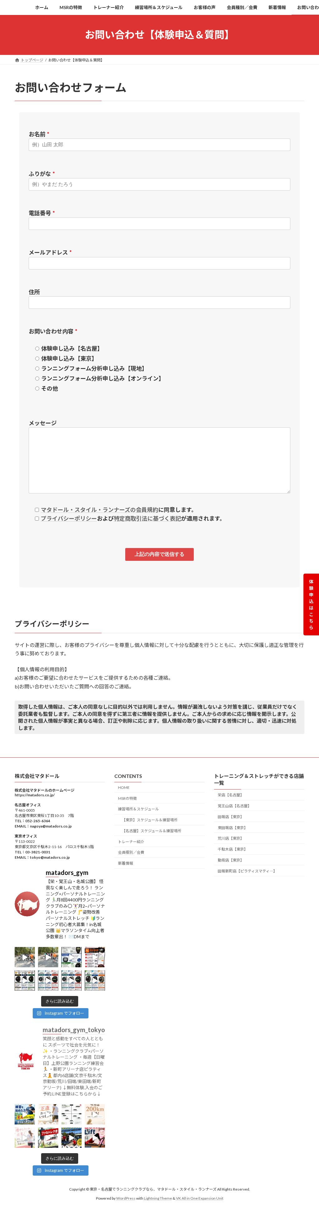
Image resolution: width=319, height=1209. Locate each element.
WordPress (126, 1198)
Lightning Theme (158, 1198)
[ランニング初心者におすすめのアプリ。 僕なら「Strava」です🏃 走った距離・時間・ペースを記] (95, 957)
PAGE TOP (305, 1167)
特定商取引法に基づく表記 (147, 518)
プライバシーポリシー (69, 518)
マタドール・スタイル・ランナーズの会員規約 (99, 509)
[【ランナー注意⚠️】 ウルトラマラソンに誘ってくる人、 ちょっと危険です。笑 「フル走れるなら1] (25, 957)
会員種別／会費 (131, 852)
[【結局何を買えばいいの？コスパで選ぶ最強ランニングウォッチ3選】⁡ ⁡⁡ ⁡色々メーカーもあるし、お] (25, 981)
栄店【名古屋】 (231, 795)
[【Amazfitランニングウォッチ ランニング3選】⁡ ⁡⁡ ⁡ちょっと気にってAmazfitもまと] (95, 981)
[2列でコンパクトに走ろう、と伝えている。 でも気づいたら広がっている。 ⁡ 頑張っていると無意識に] (48, 957)
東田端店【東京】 (233, 827)
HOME (124, 787)
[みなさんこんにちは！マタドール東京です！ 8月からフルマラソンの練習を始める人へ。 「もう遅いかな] (25, 1115)
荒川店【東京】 (231, 838)
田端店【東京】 (231, 816)
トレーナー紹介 (131, 841)
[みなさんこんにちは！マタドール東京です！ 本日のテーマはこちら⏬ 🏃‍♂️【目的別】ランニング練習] (71, 1115)
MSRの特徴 (127, 798)
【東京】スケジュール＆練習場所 (150, 820)
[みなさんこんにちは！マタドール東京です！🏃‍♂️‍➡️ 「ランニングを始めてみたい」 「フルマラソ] (71, 1138)
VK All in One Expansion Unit (199, 1198)
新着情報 (125, 863)
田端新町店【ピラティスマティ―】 (247, 871)
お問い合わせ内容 (53, 331)
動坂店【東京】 (231, 860)
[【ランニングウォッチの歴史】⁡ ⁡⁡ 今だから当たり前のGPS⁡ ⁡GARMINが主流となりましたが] (71, 957)
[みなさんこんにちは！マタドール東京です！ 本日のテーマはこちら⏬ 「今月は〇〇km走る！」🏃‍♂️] (95, 1115)
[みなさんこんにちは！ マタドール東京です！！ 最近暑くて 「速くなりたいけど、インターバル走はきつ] (48, 1138)
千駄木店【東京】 (233, 849)
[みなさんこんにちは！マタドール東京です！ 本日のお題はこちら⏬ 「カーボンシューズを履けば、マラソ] (48, 1115)
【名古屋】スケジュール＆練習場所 (151, 830)
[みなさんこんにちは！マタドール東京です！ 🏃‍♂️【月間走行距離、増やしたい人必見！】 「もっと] (25, 1138)
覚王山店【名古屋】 (234, 806)
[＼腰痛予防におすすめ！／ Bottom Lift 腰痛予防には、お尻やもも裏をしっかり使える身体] (95, 1138)
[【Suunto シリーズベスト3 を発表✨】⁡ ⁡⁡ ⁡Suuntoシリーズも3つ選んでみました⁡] (48, 981)
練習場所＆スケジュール (138, 809)
